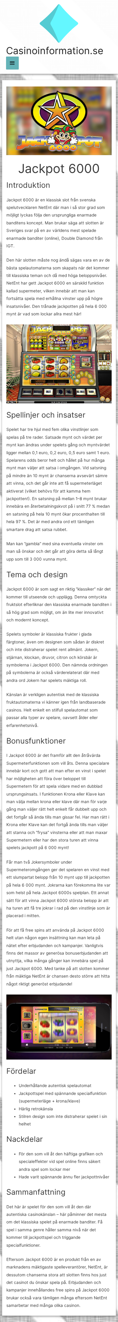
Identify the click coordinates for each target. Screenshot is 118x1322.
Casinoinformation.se (54, 51)
